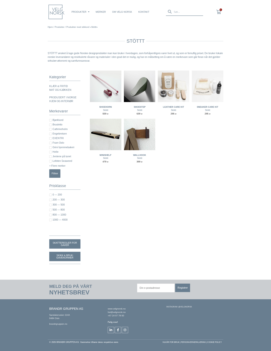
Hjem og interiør (61, 101)
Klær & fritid (58, 86)
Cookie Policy (214, 342)
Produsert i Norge (63, 97)
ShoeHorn (105, 107)
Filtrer (55, 173)
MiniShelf (106, 155)
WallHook (139, 155)
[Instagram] (125, 330)
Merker (101, 12)
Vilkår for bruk (170, 342)
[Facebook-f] (118, 330)
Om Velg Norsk (122, 12)
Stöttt (105, 110)
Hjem (50, 27)
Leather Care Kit (173, 107)
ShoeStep (140, 107)
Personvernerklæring (193, 342)
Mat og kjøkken (60, 90)
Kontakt (143, 12)
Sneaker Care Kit (207, 107)
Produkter (79, 12)
